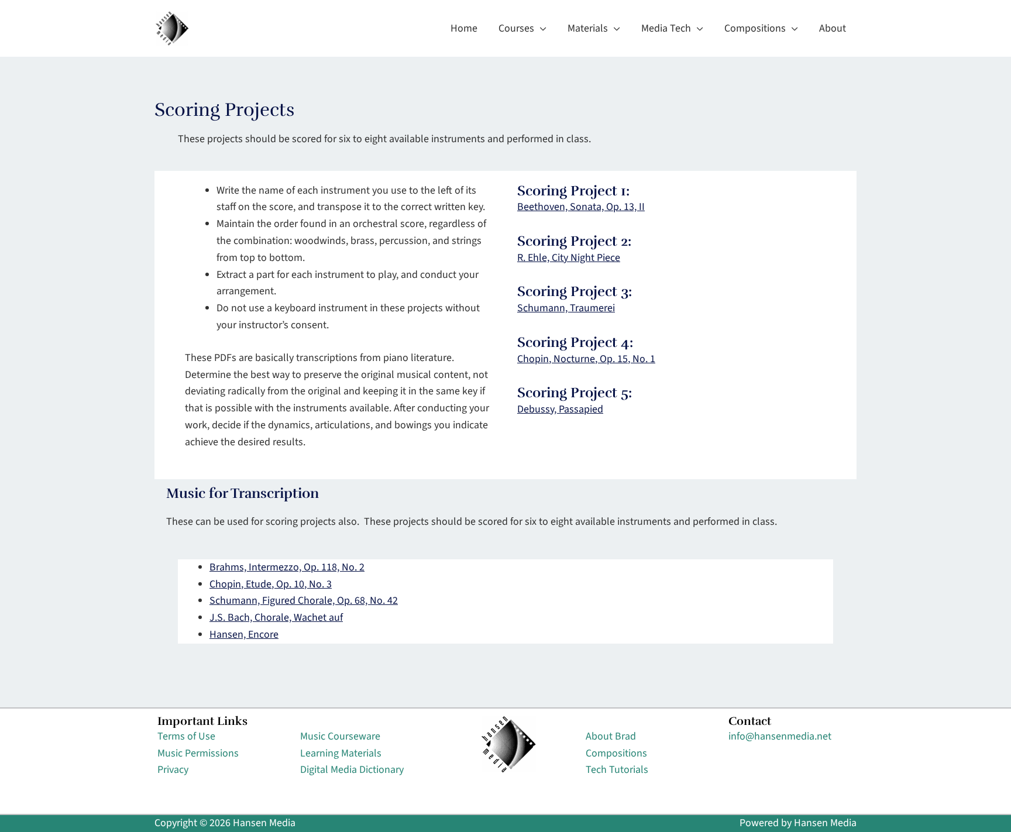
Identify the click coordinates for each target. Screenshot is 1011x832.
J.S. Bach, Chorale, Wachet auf (276, 617)
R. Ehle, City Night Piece (568, 257)
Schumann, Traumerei (566, 308)
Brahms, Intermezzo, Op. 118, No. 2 (286, 567)
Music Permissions (198, 753)
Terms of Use (186, 736)
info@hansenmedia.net (779, 736)
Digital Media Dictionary (352, 769)
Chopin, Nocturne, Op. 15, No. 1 (586, 359)
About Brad (611, 736)
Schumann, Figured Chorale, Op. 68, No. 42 (303, 600)
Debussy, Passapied (560, 409)
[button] (540, 28)
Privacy (172, 769)
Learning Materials (340, 753)
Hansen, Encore (243, 634)
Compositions (616, 753)
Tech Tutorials (617, 769)
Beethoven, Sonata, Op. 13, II (581, 207)
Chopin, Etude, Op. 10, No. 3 (270, 584)
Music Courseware (340, 736)
